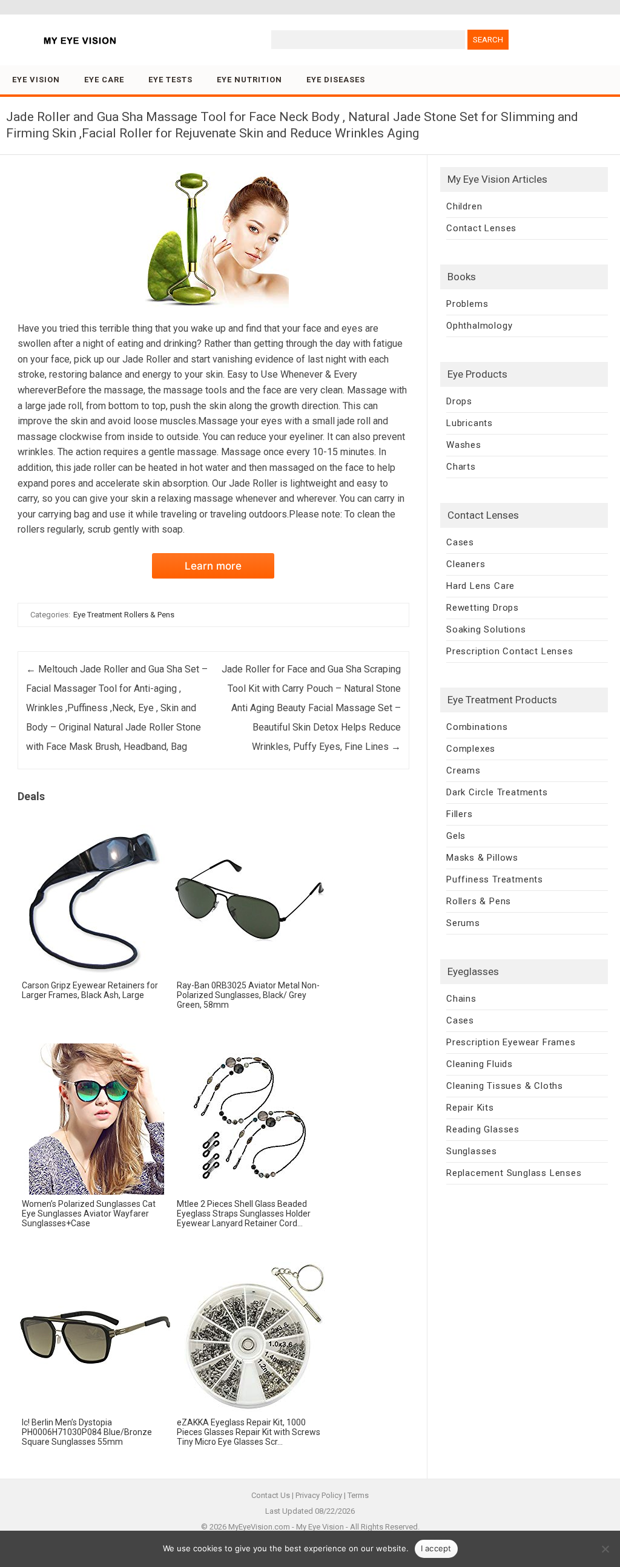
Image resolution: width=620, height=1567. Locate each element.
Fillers (459, 814)
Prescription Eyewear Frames (511, 1042)
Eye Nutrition (249, 79)
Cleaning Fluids (479, 1064)
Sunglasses (471, 1151)
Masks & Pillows (482, 857)
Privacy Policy (318, 1495)
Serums (463, 923)
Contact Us (270, 1495)
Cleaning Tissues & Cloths (504, 1085)
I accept (436, 1548)
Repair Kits (470, 1107)
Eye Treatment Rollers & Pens (123, 614)
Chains (461, 998)
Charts (461, 466)
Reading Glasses (482, 1129)
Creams (463, 770)
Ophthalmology (479, 325)
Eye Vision (36, 79)
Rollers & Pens (478, 901)
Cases (460, 542)
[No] (605, 1549)
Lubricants (469, 423)
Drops (459, 401)
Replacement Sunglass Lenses (514, 1173)
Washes (463, 444)
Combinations (477, 726)
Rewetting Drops (482, 607)
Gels (456, 835)
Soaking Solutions (486, 629)
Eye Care (104, 79)
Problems (467, 303)
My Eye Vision (320, 1526)
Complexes (470, 748)
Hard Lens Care (480, 585)
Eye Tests (170, 79)
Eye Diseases (335, 79)
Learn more (213, 566)
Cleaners (465, 564)
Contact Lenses (481, 228)
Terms (358, 1495)
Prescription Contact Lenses (509, 651)
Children (464, 206)
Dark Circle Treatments (497, 792)
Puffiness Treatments (494, 879)
